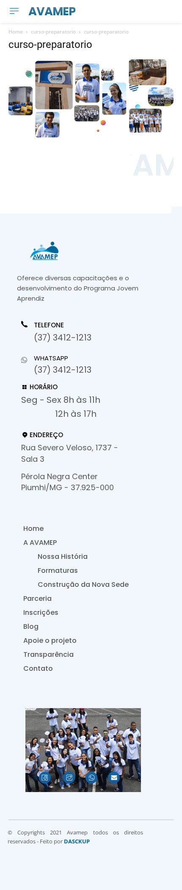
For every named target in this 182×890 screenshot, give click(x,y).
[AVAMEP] (80, 251)
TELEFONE (49, 325)
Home (15, 31)
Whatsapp (51, 358)
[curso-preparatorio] (91, 135)
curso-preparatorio (53, 31)
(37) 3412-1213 (62, 337)
